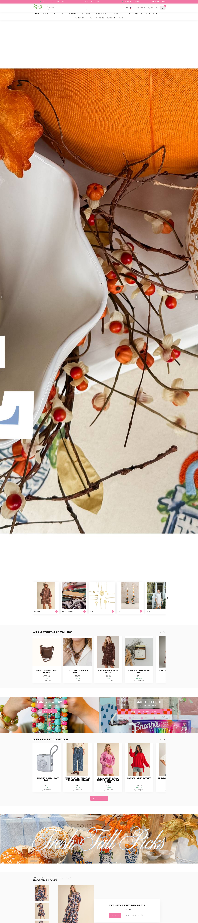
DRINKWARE (117, 14)
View (114, 915)
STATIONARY (79, 18)
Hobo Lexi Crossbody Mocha (46, 672)
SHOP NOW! (97, 798)
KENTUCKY (157, 14)
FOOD (128, 14)
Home (37, 14)
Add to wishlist (133, 915)
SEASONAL (111, 18)
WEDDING (100, 18)
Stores (163, 1)
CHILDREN (137, 14)
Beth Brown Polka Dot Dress (108, 672)
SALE (121, 18)
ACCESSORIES (59, 14)
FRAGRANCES (86, 14)
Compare (47, 680)
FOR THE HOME (101, 14)
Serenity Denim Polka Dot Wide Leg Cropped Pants (77, 779)
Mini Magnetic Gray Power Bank (46, 779)
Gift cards (155, 1)
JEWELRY (72, 14)
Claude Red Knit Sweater (139, 778)
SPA (90, 18)
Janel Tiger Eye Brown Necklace (77, 672)
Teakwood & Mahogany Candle (139, 672)
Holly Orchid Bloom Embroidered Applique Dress (108, 780)
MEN (148, 14)
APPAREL (46, 14)
